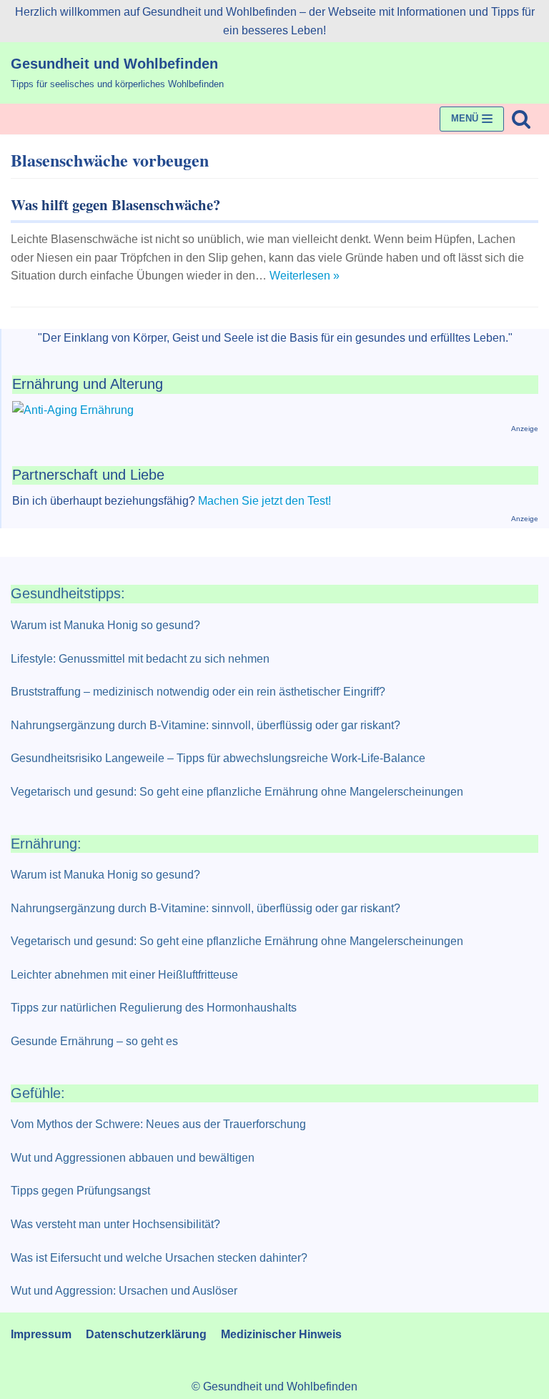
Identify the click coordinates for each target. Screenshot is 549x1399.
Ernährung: (46, 843)
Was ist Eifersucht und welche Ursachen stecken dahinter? (159, 1258)
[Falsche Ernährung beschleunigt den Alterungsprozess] (73, 410)
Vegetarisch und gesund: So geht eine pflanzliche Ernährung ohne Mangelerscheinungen (237, 792)
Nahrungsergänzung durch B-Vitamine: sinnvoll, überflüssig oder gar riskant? (205, 725)
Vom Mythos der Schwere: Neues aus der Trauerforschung (158, 1124)
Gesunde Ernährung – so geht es (94, 1041)
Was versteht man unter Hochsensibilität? (115, 1224)
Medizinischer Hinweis (281, 1334)
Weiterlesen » (304, 276)
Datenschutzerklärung (146, 1334)
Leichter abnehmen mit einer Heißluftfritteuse (124, 975)
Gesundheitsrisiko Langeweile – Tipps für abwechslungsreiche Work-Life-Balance (218, 758)
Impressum (41, 1334)
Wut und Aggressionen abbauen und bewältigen (132, 1158)
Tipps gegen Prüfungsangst (80, 1191)
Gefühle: (38, 1093)
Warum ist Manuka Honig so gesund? (105, 625)
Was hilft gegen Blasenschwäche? (115, 204)
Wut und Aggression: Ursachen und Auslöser (124, 1291)
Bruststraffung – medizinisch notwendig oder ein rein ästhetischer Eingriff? (198, 692)
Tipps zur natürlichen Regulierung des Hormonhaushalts (154, 1008)
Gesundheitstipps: (68, 593)
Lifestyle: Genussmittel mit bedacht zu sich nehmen (140, 659)
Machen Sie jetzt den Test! (264, 501)
